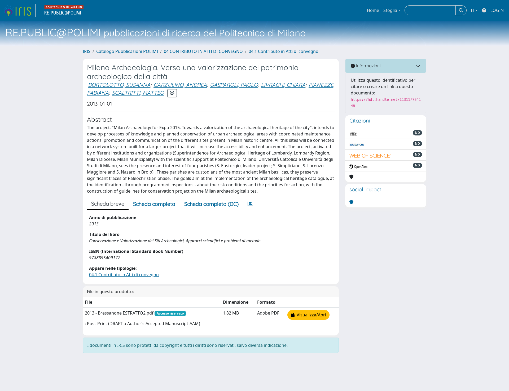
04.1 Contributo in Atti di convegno (283, 51)
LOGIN (497, 10)
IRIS (86, 51)
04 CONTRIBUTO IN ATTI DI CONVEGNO (203, 51)
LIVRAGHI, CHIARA (283, 84)
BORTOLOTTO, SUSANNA (119, 84)
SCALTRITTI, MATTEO (138, 92)
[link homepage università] (64, 10)
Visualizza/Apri (310, 315)
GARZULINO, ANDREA (180, 84)
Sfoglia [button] (390, 10)
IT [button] (473, 10)
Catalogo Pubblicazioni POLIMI (127, 51)
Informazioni (367, 65)
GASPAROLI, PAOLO (234, 84)
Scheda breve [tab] (107, 203)
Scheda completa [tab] (154, 204)
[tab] (250, 204)
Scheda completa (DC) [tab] (211, 204)
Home (373, 10)
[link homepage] (19, 10)
